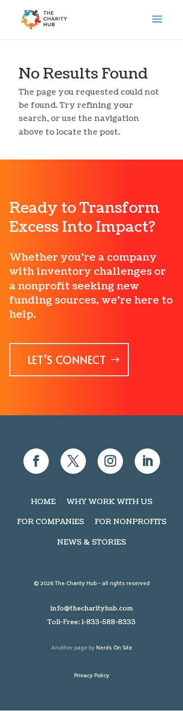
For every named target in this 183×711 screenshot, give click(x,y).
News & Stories (91, 542)
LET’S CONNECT (66, 359)
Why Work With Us (109, 502)
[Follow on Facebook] (36, 461)
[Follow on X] (73, 461)
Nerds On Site (114, 647)
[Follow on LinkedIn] (147, 461)
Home (43, 502)
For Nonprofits (130, 522)
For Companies (50, 522)
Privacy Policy (91, 675)
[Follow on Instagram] (110, 461)
